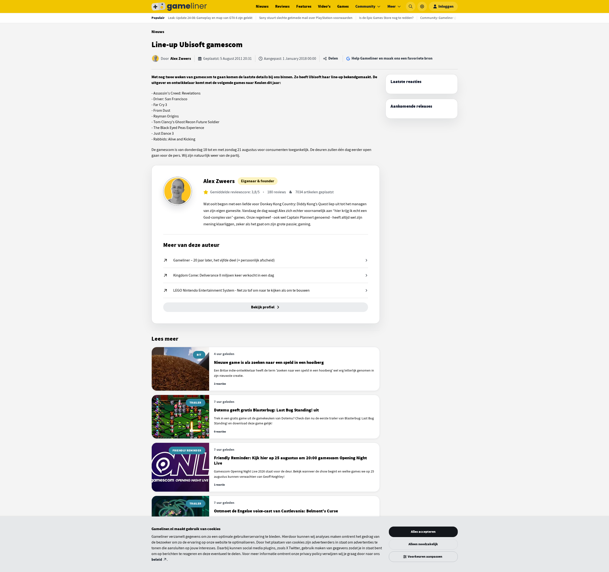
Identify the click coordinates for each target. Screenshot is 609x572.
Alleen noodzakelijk (423, 544)
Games (343, 6)
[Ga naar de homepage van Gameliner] (179, 6)
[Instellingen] (422, 6)
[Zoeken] (410, 6)
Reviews (282, 6)
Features (303, 6)
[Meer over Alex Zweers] (177, 191)
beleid (156, 559)
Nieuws (262, 6)
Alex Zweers (180, 58)
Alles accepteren (423, 531)
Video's (324, 6)
